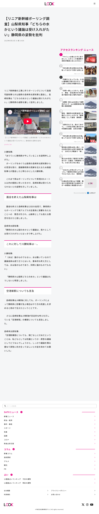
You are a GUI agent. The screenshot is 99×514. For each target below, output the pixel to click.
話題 (5, 436)
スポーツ (7, 428)
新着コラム (8, 453)
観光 (5, 465)
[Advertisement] (27, 68)
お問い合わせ (55, 494)
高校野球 (7, 457)
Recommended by (80, 193)
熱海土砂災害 (9, 443)
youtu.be (8, 144)
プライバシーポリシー (59, 491)
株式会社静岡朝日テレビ (43, 509)
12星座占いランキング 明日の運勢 (17, 483)
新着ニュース (9, 416)
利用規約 (7, 494)
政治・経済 (8, 420)
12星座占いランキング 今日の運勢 (17, 479)
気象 (5, 432)
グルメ (6, 461)
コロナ (6, 439)
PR (5, 469)
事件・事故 (8, 424)
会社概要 (7, 491)
